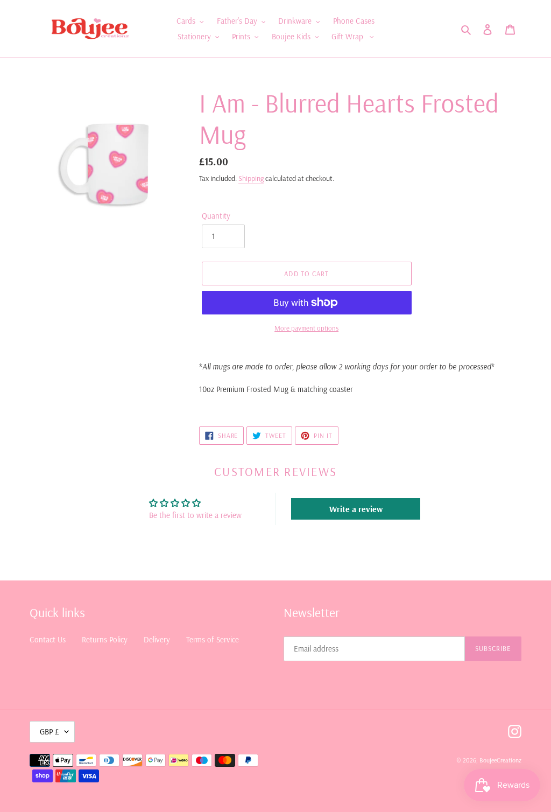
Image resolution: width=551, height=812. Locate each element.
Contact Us (48, 639)
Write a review (356, 508)
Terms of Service (212, 639)
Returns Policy (105, 639)
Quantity (216, 216)
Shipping (251, 178)
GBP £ (49, 731)
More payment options (306, 328)
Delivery (157, 639)
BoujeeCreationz (500, 760)
